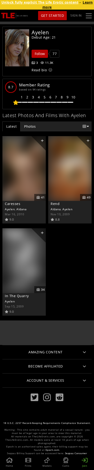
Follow (40, 53)
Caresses (12, 203)
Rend (55, 203)
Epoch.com (52, 450)
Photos (30, 126)
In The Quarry (17, 296)
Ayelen (10, 209)
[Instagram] (47, 397)
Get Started (52, 15)
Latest (11, 126)
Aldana (21, 209)
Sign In (76, 15)
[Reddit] (59, 397)
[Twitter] (34, 397)
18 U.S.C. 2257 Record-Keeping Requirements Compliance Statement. (47, 423)
